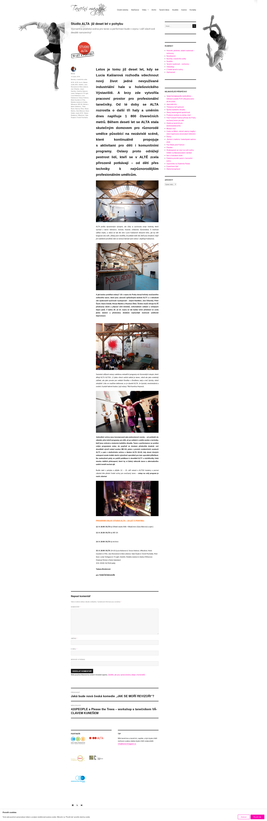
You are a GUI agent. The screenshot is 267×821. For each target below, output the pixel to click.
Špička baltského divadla (175, 109)
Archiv (154, 10)
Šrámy (168, 136)
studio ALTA (79, 113)
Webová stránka (78, 659)
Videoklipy (170, 66)
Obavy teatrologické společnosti (178, 112)
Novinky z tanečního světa (79, 79)
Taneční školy (164, 10)
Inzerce (184, 10)
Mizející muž (171, 128)
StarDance (135, 10)
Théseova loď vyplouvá (175, 107)
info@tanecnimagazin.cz (127, 743)
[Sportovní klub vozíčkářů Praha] (78, 780)
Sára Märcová (80, 111)
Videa (144, 10)
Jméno (74, 638)
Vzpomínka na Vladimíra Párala (178, 163)
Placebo (169, 147)
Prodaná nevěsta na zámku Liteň (178, 115)
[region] (133, 815)
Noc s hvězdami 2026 (174, 155)
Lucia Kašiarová (76, 95)
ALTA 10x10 (78, 82)
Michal (73, 74)
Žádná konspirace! (173, 169)
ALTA (72, 82)
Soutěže (175, 10)
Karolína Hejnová (82, 91)
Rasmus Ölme (79, 109)
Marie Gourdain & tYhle (78, 100)
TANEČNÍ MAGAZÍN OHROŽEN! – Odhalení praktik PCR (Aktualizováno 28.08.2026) (180, 99)
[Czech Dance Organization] (78, 744)
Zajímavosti (170, 72)
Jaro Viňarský (75, 89)
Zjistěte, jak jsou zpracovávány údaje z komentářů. (126, 674)
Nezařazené (171, 56)
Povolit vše (257, 817)
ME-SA (80, 104)
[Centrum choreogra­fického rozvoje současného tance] (96, 762)
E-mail (74, 649)
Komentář (75, 607)
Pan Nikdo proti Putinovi (175, 144)
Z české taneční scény (174, 69)
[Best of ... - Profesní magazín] (78, 762)
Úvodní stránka (122, 10)
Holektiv (81, 85)
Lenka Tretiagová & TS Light (79, 93)
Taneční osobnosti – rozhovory (177, 64)
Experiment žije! (172, 166)
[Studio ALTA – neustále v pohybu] (96, 744)
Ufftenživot (81, 115)
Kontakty (193, 10)
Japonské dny (171, 104)
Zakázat (244, 817)
